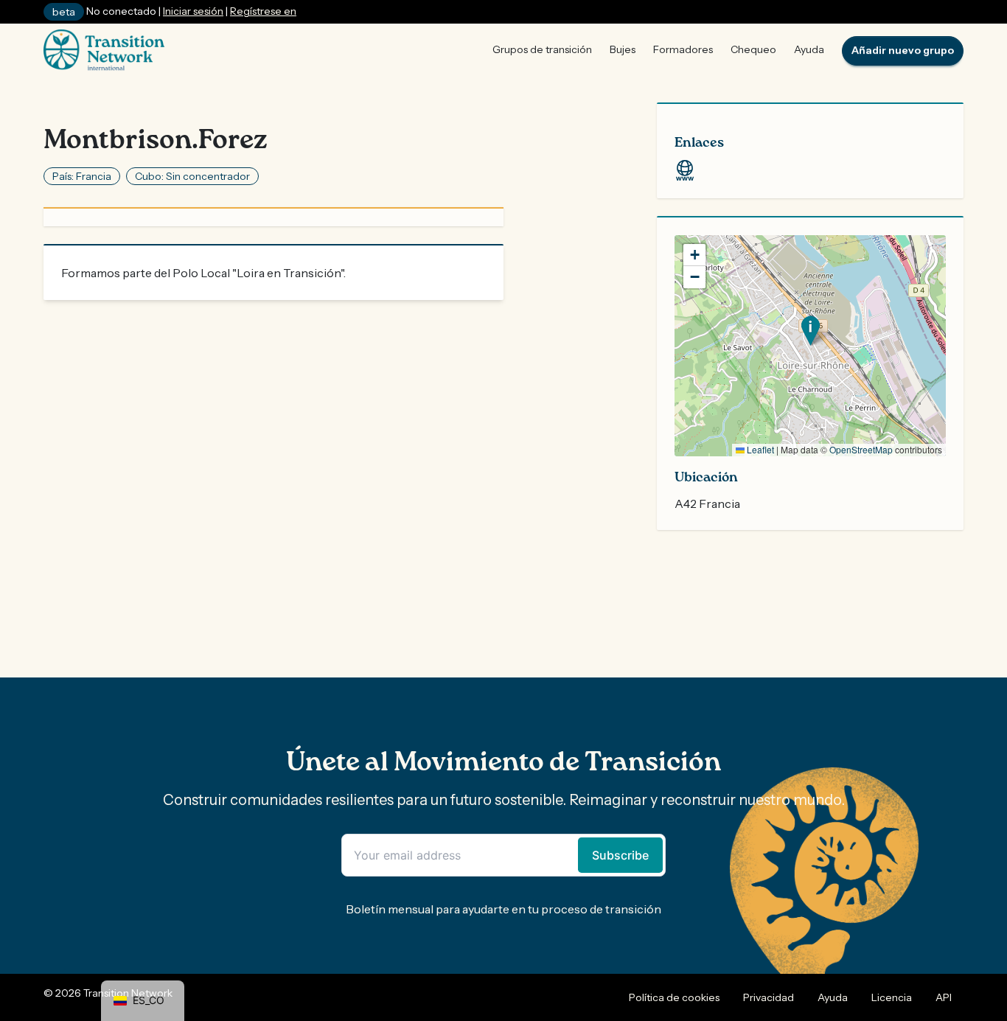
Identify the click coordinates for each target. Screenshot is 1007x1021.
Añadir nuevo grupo (902, 50)
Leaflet (759, 449)
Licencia (891, 997)
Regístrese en (263, 11)
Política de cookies (674, 997)
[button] (810, 331)
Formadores (683, 49)
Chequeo (753, 49)
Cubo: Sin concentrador (192, 176)
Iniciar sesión (193, 11)
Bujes (622, 49)
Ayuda (809, 49)
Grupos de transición (542, 49)
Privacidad (768, 997)
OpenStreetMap (861, 449)
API (943, 997)
